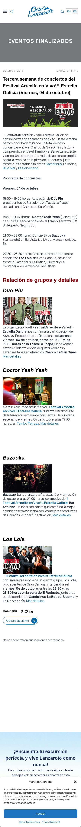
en (69, 11)
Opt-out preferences (29, 822)
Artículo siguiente (17, 621)
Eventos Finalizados (40, 40)
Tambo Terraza (28, 423)
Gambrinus (54, 164)
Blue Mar (9, 168)
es (74, 11)
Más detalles (12, 356)
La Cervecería (28, 168)
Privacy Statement (50, 822)
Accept (40, 814)
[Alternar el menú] (5, 11)
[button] (75, 782)
